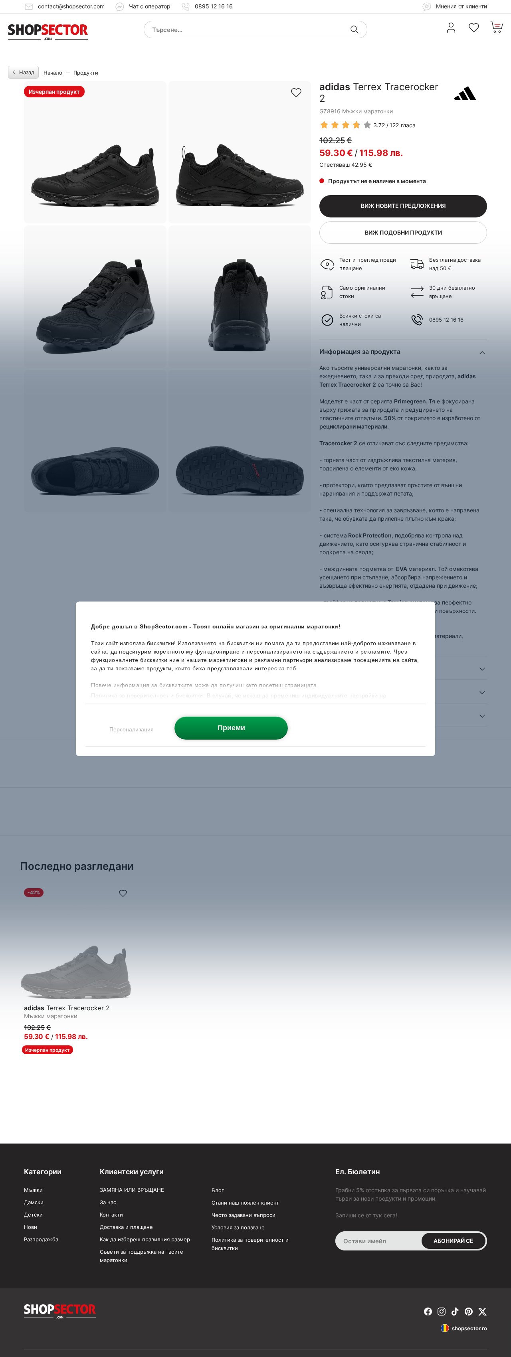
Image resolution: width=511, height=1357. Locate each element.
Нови (30, 1227)
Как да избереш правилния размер (145, 1239)
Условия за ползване (238, 1227)
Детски (33, 1214)
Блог (218, 1190)
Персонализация (131, 729)
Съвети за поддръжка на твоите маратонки (141, 1255)
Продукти (85, 72)
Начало (53, 72)
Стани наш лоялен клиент (245, 1202)
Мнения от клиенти (460, 6)
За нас (108, 1202)
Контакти (111, 1214)
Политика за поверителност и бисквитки (250, 1244)
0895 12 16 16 (214, 6)
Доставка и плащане (126, 1227)
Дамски (34, 1202)
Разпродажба (41, 1239)
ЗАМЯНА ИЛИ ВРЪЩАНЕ (132, 1190)
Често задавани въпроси (243, 1215)
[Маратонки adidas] (465, 93)
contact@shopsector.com (71, 6)
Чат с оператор (149, 6)
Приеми (231, 727)
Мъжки (33, 1190)
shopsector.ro (469, 1328)
